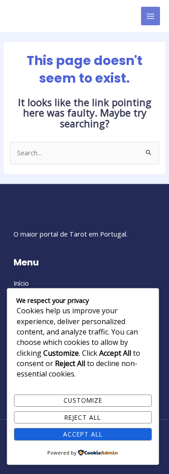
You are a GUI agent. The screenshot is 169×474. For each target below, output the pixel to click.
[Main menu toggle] (150, 16)
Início (21, 283)
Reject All (82, 417)
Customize (83, 400)
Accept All (83, 434)
